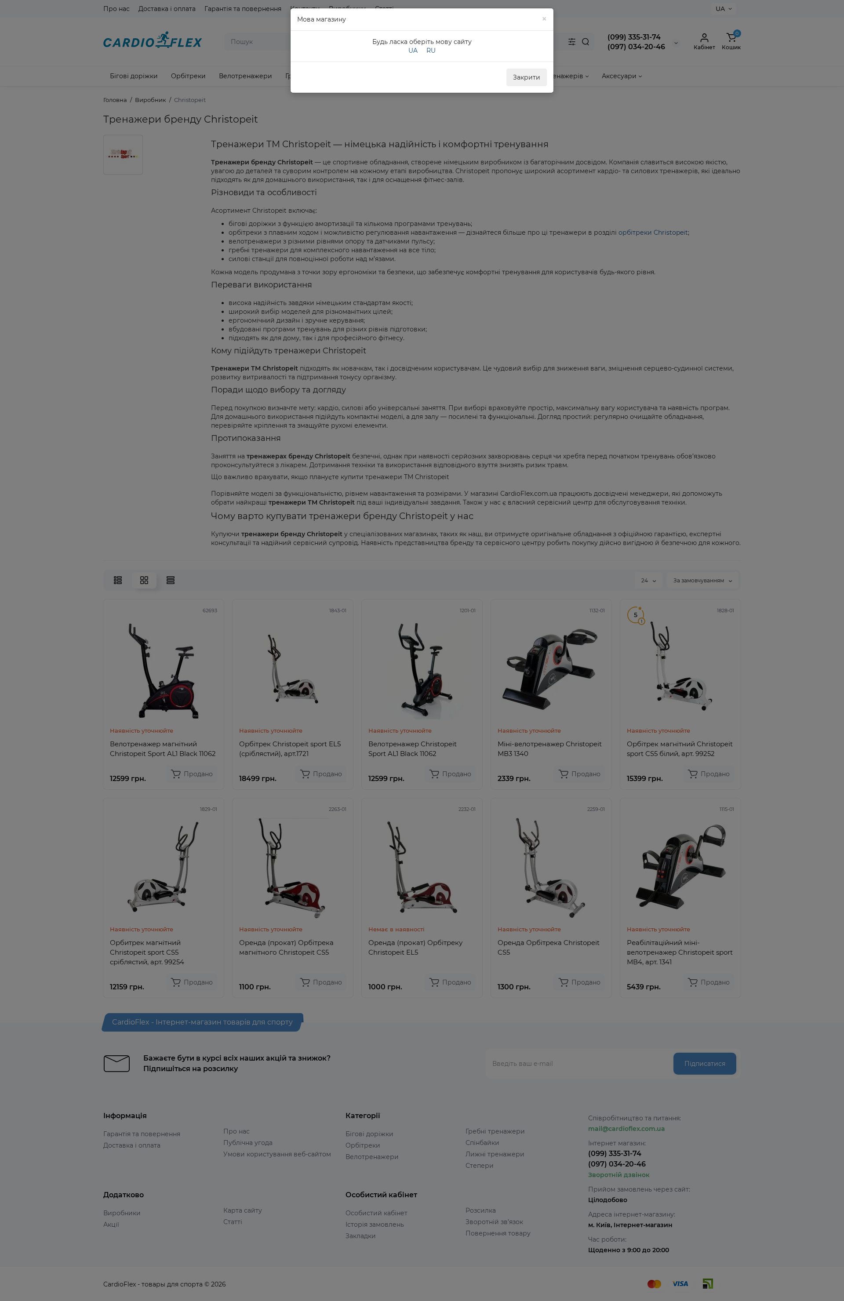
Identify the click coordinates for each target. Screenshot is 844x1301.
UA (413, 51)
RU (431, 51)
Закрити (526, 77)
